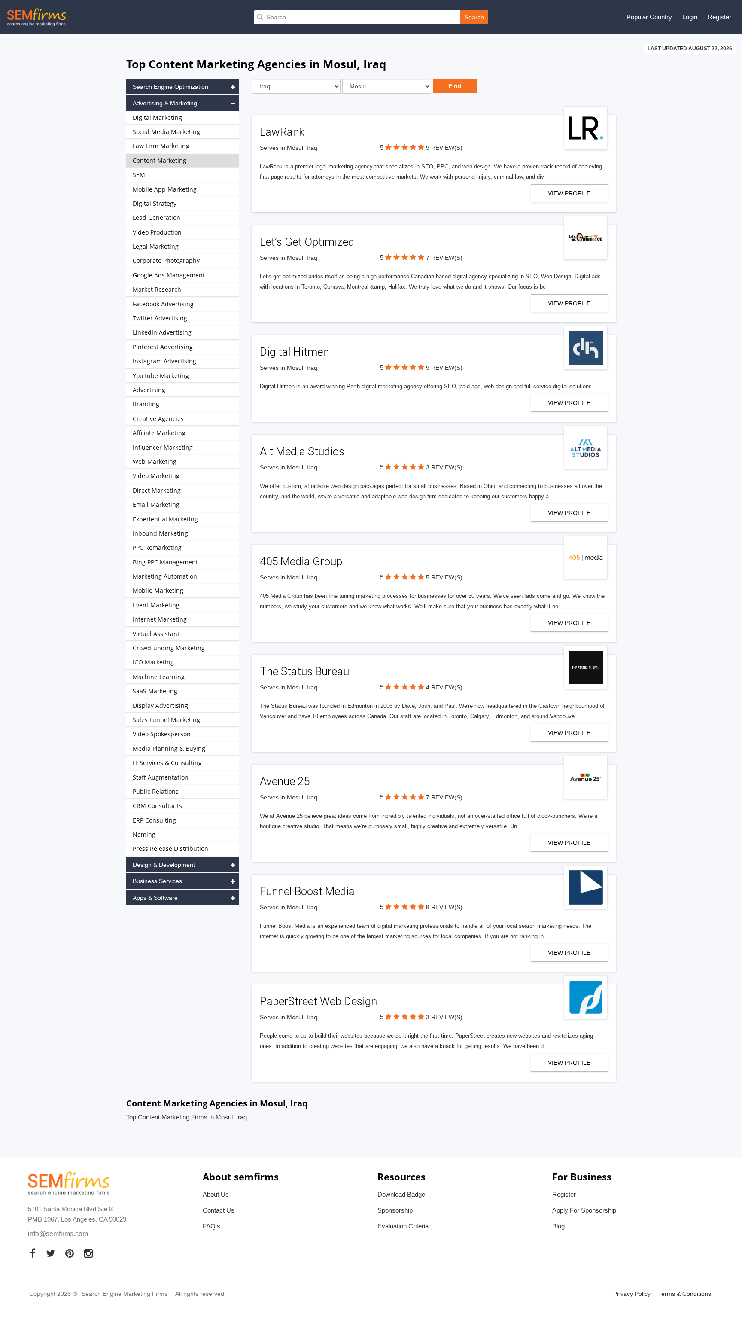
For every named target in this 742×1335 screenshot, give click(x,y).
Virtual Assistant (156, 634)
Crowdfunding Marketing (169, 648)
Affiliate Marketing (159, 433)
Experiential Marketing (165, 519)
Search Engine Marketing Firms (124, 1293)
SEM (139, 175)
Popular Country (649, 17)
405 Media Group (301, 561)
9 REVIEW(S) (444, 147)
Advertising (149, 390)
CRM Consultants (157, 806)
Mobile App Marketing (165, 189)
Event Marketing (156, 605)
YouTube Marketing (161, 376)
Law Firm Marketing (161, 146)
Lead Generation (156, 217)
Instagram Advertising (164, 361)
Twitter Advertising (160, 318)
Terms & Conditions (684, 1293)
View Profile (569, 193)
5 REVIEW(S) (444, 577)
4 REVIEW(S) (444, 687)
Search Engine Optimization (170, 86)
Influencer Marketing (163, 447)
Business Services (157, 881)
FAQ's (211, 1226)
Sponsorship (395, 1210)
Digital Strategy (154, 203)
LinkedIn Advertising (162, 332)
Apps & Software (155, 897)
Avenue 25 (285, 781)
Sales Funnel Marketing (166, 720)
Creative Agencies (158, 419)
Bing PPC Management (165, 562)
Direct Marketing (157, 490)
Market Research (157, 289)
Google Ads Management (169, 275)
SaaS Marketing (155, 691)
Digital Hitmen (294, 351)
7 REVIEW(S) (444, 257)
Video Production (157, 232)
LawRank (282, 131)
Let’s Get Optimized (307, 241)
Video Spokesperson (162, 734)
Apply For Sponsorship (584, 1210)
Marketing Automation (165, 576)
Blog (558, 1226)
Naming (144, 834)
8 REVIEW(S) (444, 907)
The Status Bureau (304, 671)
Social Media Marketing (166, 132)
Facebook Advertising (163, 304)
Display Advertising (160, 705)
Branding (146, 404)
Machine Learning (159, 677)
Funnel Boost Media (307, 891)
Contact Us (218, 1210)
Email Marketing (156, 504)
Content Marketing (159, 160)
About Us (216, 1194)
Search (474, 17)
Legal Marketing (156, 246)
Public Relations (156, 791)
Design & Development (164, 864)
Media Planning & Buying (169, 748)
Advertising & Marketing (165, 103)
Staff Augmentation (161, 777)
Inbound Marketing (160, 533)
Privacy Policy (632, 1293)
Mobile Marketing (158, 590)
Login (689, 17)
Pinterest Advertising (163, 347)
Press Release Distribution (170, 848)
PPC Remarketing (157, 547)
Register (719, 17)
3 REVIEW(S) (444, 467)
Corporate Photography (166, 260)
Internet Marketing (160, 619)
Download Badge (401, 1194)
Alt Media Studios (302, 451)
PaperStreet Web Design (318, 1001)
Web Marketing (154, 461)
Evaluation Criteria (403, 1226)
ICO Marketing (153, 662)
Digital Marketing (157, 117)
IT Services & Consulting (167, 763)
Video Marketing (156, 476)
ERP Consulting (154, 820)
